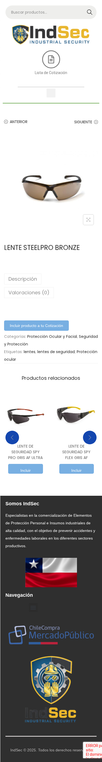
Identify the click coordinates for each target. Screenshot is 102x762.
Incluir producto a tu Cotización (36, 325)
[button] (51, 92)
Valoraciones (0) (29, 292)
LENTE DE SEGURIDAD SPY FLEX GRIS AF (76, 451)
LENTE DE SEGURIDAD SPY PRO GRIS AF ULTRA (25, 451)
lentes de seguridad (56, 351)
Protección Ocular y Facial (52, 336)
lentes (29, 351)
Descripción (22, 279)
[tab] (51, 279)
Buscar (90, 12)
